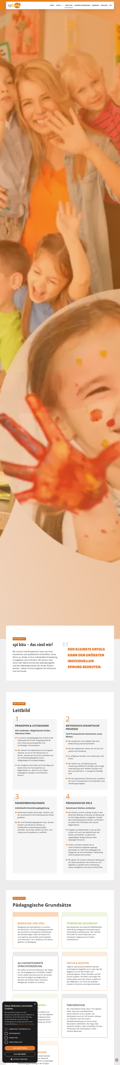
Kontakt (104, 5)
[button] (60, 5)
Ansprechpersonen (82, 5)
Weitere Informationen (26, 1024)
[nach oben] (116, 1060)
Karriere (95, 5)
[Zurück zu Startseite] (22, 5)
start (52, 5)
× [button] (35, 1004)
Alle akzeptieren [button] (20, 1048)
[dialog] (20, 1032)
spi (110, 5)
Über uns (69, 5)
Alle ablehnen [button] (20, 1054)
